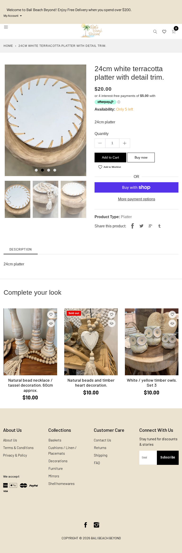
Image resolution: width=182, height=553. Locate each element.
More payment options (136, 199)
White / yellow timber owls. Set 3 (152, 382)
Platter (126, 217)
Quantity (102, 134)
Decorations (58, 461)
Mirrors (53, 476)
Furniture (55, 468)
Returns (100, 447)
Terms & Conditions (18, 447)
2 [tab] (42, 170)
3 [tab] (48, 170)
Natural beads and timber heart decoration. (91, 382)
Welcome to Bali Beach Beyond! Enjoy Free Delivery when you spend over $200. (69, 9)
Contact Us (102, 440)
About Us (10, 440)
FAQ (97, 463)
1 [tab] (36, 170)
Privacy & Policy (15, 455)
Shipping (100, 455)
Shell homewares (61, 483)
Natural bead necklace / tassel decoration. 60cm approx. (30, 385)
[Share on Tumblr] (159, 226)
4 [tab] (54, 170)
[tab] (21, 249)
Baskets (54, 440)
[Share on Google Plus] (150, 226)
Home (8, 46)
